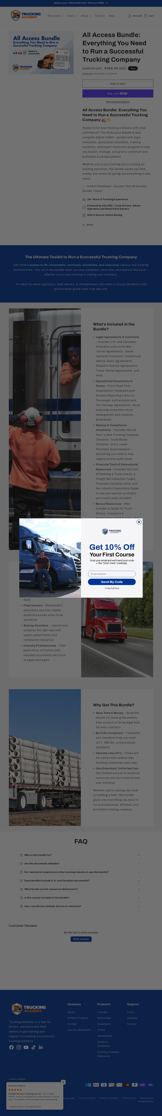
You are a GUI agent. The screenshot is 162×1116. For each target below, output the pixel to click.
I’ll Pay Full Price (112, 587)
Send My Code (112, 582)
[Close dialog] (139, 522)
